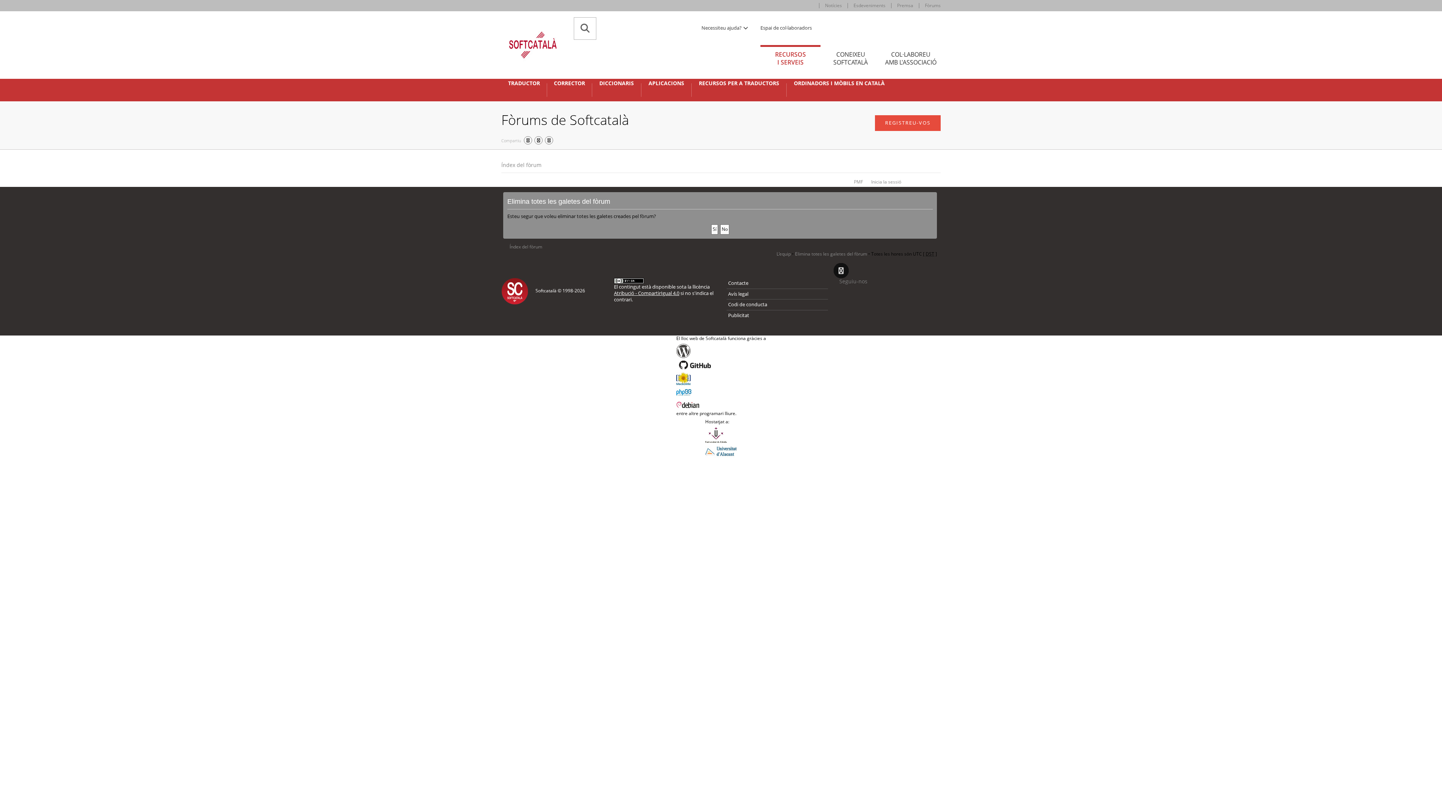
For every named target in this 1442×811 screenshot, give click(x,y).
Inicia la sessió (886, 182)
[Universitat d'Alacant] (721, 451)
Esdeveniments (869, 5)
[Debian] (721, 404)
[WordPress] (721, 351)
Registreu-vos (908, 122)
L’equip (784, 254)
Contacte (738, 283)
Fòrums (933, 5)
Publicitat (738, 315)
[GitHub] (721, 365)
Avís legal (738, 293)
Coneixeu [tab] (850, 58)
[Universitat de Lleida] (721, 435)
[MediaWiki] (721, 378)
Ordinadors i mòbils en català (839, 83)
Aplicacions (666, 83)
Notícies (833, 5)
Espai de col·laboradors (786, 27)
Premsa (905, 5)
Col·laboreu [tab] (911, 58)
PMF (858, 182)
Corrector (569, 83)
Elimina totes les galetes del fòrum (831, 254)
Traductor (524, 83)
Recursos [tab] (790, 58)
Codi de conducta (747, 304)
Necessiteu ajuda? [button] (722, 27)
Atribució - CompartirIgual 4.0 (646, 293)
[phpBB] (721, 391)
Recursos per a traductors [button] (739, 83)
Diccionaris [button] (616, 83)
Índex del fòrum (521, 165)
